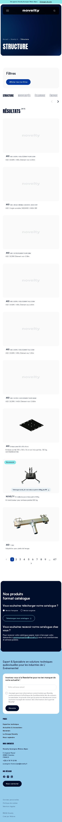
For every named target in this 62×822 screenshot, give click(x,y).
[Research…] (54, 10)
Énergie (54, 95)
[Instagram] (8, 776)
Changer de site (46, 2)
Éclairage (40, 95)
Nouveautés (24, 95)
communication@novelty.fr (25, 637)
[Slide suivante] (57, 101)
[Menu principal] (7, 10)
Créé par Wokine (9, 816)
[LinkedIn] (11, 776)
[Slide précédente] (52, 101)
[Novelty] (31, 10)
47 (54, 559)
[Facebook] (4, 776)
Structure (8, 95)
